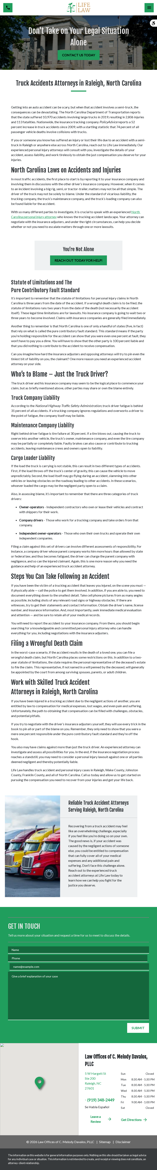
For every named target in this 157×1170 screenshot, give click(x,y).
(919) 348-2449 (100, 1100)
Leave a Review (95, 1119)
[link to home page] (78, 8)
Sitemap (105, 1142)
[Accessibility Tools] (153, 23)
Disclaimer (123, 1142)
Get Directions (131, 1120)
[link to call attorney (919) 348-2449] (7, 7)
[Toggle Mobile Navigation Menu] (149, 7)
